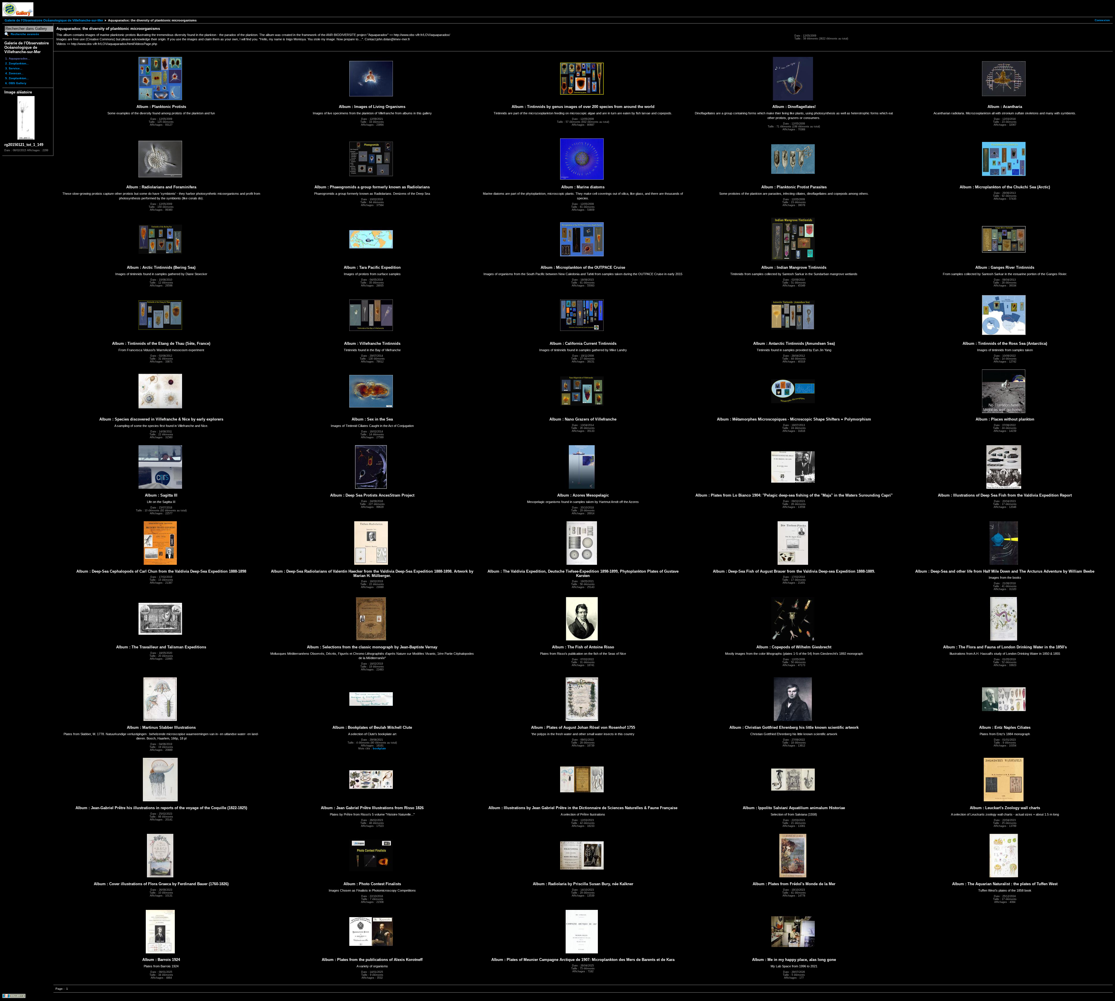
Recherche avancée (25, 34)
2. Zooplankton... (17, 63)
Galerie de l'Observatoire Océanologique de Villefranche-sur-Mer (54, 20)
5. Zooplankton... (17, 78)
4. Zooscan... (14, 73)
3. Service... (13, 68)
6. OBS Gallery (15, 83)
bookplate (379, 748)
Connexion (1102, 20)
